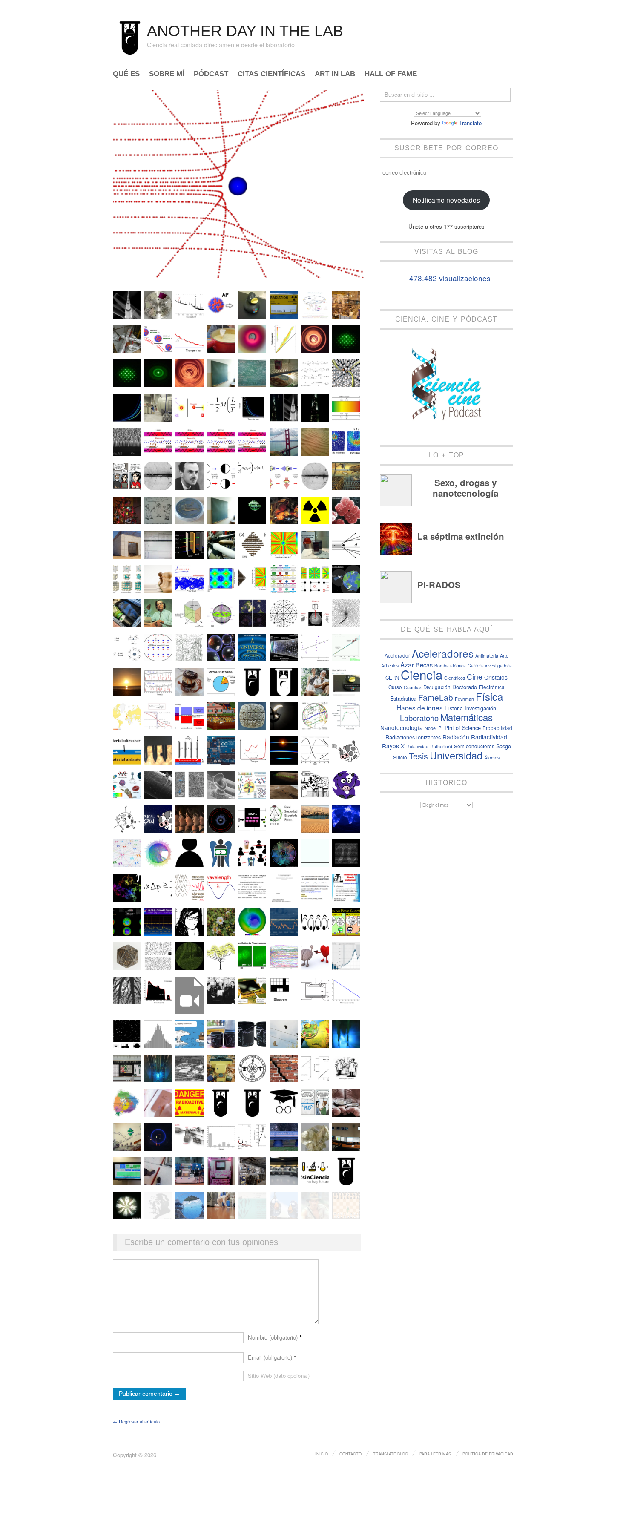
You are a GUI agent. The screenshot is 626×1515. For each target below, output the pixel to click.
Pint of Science (463, 728)
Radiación (455, 737)
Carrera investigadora (490, 665)
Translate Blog (390, 1454)
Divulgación (437, 687)
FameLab (435, 697)
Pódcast (211, 74)
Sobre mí (166, 74)
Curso (395, 687)
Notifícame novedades (446, 199)
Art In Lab (335, 74)
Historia (454, 708)
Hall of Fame (391, 74)
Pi (440, 727)
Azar (407, 664)
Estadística (403, 698)
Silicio (400, 757)
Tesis (418, 756)
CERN (392, 677)
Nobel (430, 728)
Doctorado (464, 687)
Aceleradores (443, 653)
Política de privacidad (487, 1454)
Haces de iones (419, 707)
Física (489, 696)
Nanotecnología (401, 727)
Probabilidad (497, 727)
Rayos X (393, 746)
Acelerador (397, 655)
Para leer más (435, 1454)
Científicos (454, 678)
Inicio (321, 1454)
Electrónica (492, 687)
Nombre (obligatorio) (275, 1337)
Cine (474, 676)
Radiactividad (489, 737)
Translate (470, 123)
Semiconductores (474, 746)
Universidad (456, 755)
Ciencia (421, 674)
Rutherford (441, 746)
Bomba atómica (450, 665)
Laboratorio (419, 717)
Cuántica (413, 687)
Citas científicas (271, 74)
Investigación (480, 708)
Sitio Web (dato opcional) (279, 1375)
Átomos (492, 757)
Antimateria (486, 656)
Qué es (126, 74)
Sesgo (503, 746)
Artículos (390, 665)
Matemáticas (466, 717)
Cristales (496, 677)
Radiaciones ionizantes (413, 737)
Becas (424, 664)
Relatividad (417, 746)
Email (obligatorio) (272, 1357)
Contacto (350, 1454)
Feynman (464, 699)
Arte (504, 656)
